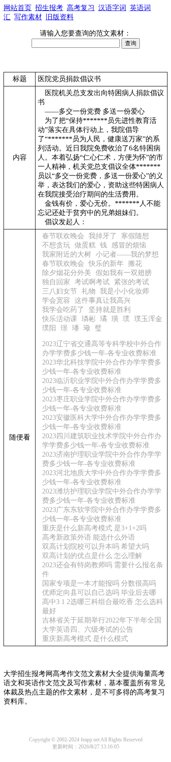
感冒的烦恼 (128, 245)
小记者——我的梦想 (127, 254)
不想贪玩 (56, 245)
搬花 (135, 263)
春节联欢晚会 (63, 236)
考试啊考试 (92, 282)
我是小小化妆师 (124, 291)
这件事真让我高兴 (103, 300)
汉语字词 (112, 7)
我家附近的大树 (66, 254)
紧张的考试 (131, 282)
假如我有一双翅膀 (124, 272)
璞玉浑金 (148, 318)
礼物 (89, 291)
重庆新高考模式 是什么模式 (85, 638)
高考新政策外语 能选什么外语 (88, 537)
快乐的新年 (106, 263)
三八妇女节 (59, 291)
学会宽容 (56, 300)
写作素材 (28, 17)
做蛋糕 (85, 245)
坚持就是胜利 (110, 309)
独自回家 (56, 282)
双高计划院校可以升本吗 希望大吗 (95, 546)
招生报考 (49, 7)
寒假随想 (135, 236)
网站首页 (18, 7)
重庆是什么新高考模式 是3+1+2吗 (94, 528)
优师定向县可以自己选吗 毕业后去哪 (99, 592)
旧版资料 (60, 17)
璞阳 (49, 328)
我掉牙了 (103, 236)
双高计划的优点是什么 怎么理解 (92, 555)
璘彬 (89, 318)
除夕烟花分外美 (66, 272)
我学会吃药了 (63, 309)
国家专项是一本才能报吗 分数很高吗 (99, 583)
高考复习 (81, 7)
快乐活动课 (59, 318)
